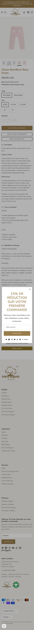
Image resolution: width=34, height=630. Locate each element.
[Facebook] (9, 339)
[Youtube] (14, 339)
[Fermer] (30, 289)
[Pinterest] (20, 339)
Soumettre (17, 333)
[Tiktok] (17, 339)
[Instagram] (12, 339)
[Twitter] (6, 339)
